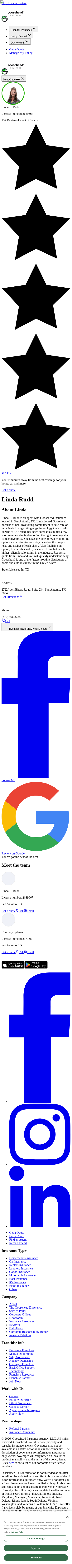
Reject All (36, 1548)
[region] (36, 1537)
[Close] (67, 1517)
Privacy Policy (17, 1532)
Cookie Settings (36, 1538)
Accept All (35, 1557)
